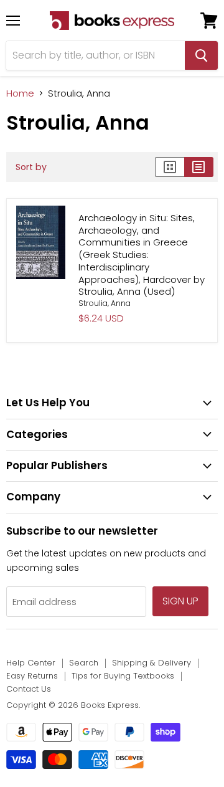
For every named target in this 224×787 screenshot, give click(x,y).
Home (20, 93)
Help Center (30, 663)
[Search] (201, 55)
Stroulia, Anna (104, 303)
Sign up (180, 601)
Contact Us (28, 689)
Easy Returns (32, 676)
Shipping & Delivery (151, 663)
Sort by (31, 167)
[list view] (198, 167)
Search (83, 663)
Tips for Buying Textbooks (123, 676)
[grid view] (169, 167)
